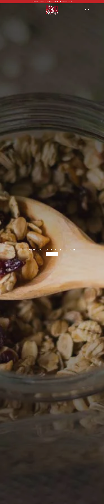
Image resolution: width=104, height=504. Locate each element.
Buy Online (51, 254)
